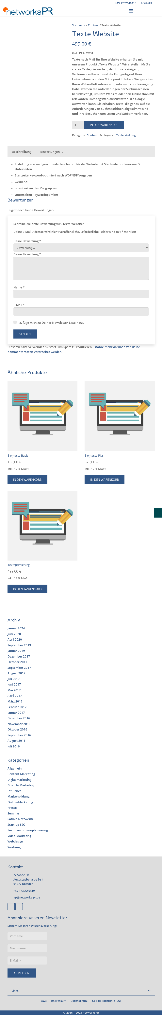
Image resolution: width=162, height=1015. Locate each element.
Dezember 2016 (19, 718)
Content (93, 25)
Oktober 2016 (17, 729)
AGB (44, 1001)
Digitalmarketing (19, 780)
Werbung (14, 847)
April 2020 (15, 639)
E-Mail (18, 305)
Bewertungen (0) (52, 152)
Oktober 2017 (17, 662)
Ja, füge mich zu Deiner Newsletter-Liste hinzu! (51, 323)
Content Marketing (21, 774)
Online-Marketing (20, 802)
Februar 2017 (17, 707)
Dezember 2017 (19, 656)
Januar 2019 (16, 651)
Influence (14, 791)
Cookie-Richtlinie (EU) (106, 1001)
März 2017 (15, 701)
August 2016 (16, 741)
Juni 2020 (14, 634)
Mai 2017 (14, 690)
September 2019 (19, 645)
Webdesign (15, 841)
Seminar (13, 813)
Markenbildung (18, 796)
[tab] (22, 151)
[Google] (19, 907)
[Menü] (131, 11)
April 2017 (15, 696)
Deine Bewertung (27, 241)
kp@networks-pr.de (26, 897)
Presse (12, 808)
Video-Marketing (19, 836)
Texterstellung (126, 135)
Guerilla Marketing (21, 785)
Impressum (58, 1001)
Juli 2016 (14, 746)
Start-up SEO (16, 825)
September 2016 (19, 735)
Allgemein (15, 768)
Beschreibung (21, 152)
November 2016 (19, 724)
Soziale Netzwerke (21, 819)
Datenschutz (79, 1001)
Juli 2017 (14, 679)
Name (18, 287)
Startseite (78, 25)
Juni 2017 (14, 684)
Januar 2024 (16, 628)
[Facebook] (11, 907)
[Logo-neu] (28, 11)
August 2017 (16, 673)
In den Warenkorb (104, 125)
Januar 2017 (16, 713)
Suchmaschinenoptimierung (28, 830)
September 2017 (19, 668)
